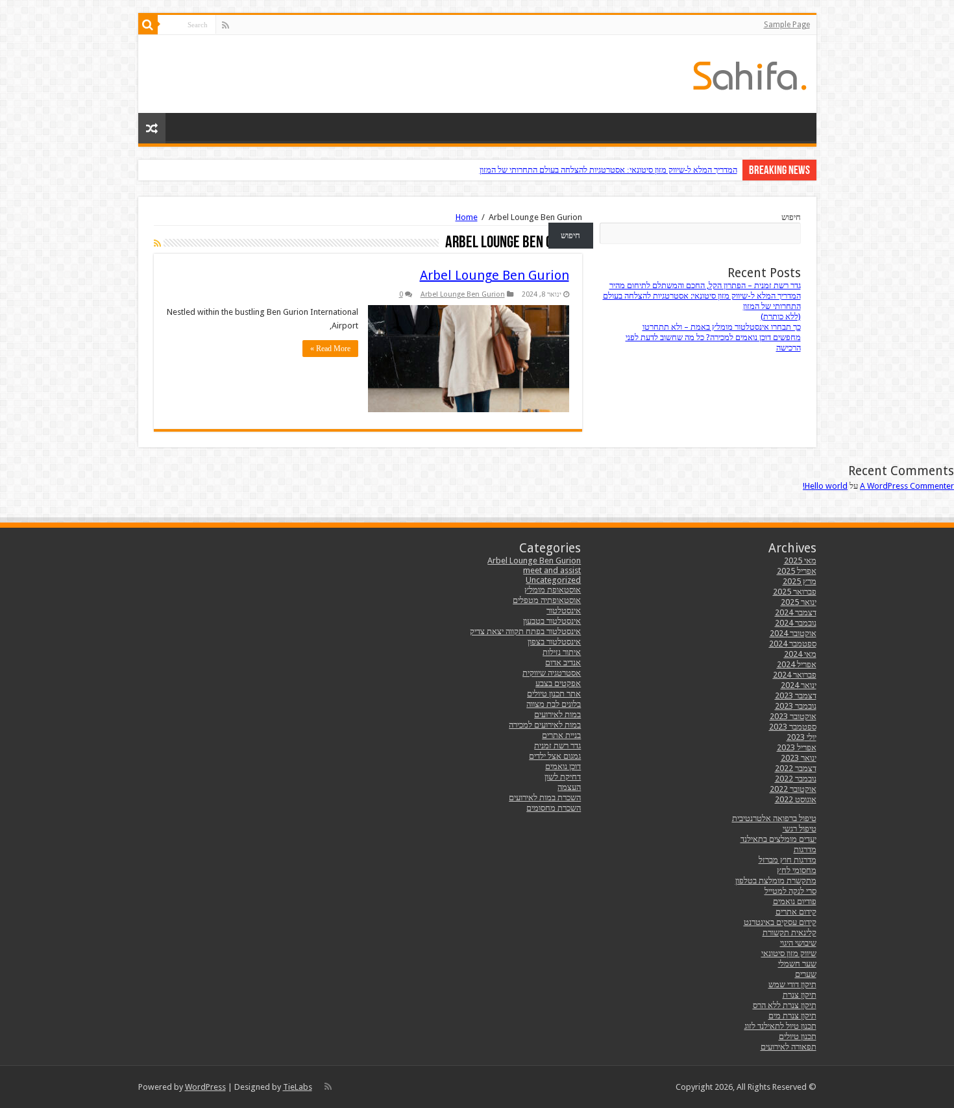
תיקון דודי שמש (792, 984)
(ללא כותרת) (781, 316)
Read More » (330, 348)
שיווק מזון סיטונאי (788, 953)
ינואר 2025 (798, 602)
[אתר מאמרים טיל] (750, 73)
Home (467, 217)
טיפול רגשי (799, 828)
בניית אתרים (561, 735)
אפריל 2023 (796, 747)
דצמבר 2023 (795, 695)
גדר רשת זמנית (557, 745)
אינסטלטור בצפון (554, 641)
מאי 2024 (800, 654)
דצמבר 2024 (795, 612)
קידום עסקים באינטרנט (780, 922)
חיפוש (791, 217)
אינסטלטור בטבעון (552, 621)
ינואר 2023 (798, 758)
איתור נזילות (562, 652)
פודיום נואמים (794, 901)
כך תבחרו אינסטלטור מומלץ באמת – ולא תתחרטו (721, 327)
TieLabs (297, 1087)
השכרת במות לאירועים (545, 797)
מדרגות (805, 849)
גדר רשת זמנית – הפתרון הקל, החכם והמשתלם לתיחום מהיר (705, 285)
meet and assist (552, 570)
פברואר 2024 (794, 675)
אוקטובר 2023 (793, 716)
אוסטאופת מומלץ (552, 590)
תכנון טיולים (797, 1036)
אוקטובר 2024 (793, 633)
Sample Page (787, 24)
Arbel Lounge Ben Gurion (494, 275)
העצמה (569, 787)
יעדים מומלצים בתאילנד (778, 839)
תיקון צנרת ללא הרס (784, 1005)
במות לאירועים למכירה (545, 725)
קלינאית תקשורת (789, 932)
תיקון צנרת (799, 995)
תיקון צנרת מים (792, 1015)
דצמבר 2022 (795, 768)
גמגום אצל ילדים (555, 756)
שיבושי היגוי (798, 943)
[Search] (148, 24)
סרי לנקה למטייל (790, 891)
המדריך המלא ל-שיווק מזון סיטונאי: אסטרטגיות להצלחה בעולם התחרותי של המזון (608, 170)
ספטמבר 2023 (792, 727)
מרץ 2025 (799, 581)
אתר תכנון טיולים (554, 693)
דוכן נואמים (563, 766)
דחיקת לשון (562, 777)
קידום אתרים (796, 912)
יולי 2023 (801, 737)
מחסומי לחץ (796, 870)
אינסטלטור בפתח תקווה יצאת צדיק (525, 631)
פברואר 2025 (794, 592)
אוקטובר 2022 (793, 789)
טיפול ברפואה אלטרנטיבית (774, 818)
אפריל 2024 (796, 664)
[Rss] (225, 25)
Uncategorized (553, 580)
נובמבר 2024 (795, 623)
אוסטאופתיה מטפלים (547, 600)
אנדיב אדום (563, 662)
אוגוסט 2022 (795, 799)
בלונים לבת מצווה (553, 704)
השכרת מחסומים (553, 808)
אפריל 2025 (796, 571)
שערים (805, 974)
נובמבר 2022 (795, 778)
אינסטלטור (563, 610)
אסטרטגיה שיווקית (551, 673)
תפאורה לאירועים (788, 1047)
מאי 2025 (800, 560)
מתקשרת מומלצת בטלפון (775, 880)
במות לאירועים (557, 714)
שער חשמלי (797, 963)
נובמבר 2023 (795, 706)
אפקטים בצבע (558, 683)
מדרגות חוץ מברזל (787, 860)
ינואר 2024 (798, 685)
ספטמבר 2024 (792, 643)
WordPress (205, 1087)
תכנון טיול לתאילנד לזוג (780, 1026)
